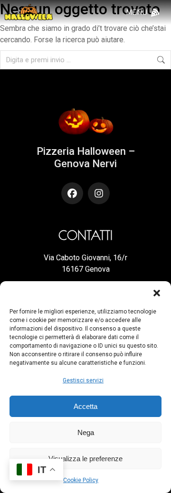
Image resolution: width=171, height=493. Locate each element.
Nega (85, 432)
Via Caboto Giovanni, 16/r (85, 257)
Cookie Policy (80, 480)
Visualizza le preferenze (85, 459)
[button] (157, 293)
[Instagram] (99, 193)
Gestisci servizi (83, 380)
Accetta (85, 406)
